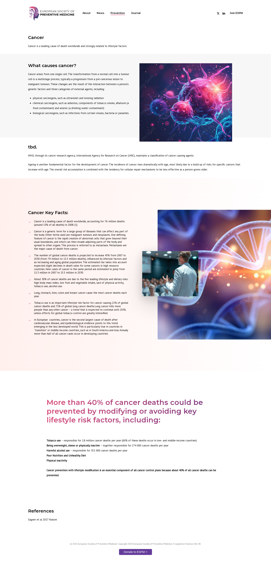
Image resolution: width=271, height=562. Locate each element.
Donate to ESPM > (135, 552)
